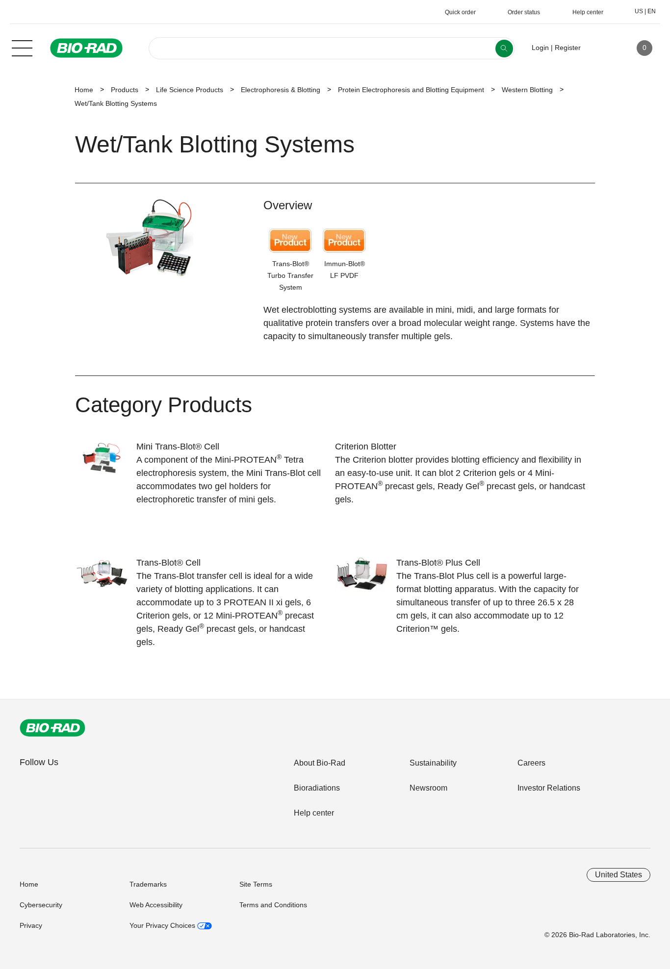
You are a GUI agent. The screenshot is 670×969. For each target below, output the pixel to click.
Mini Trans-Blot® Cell (177, 446)
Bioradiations (317, 788)
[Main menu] (22, 47)
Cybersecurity (41, 905)
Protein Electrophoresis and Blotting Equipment (411, 90)
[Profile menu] (602, 48)
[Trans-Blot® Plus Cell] (365, 580)
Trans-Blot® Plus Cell (438, 563)
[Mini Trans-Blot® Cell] (105, 464)
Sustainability (433, 763)
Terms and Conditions (273, 905)
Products (124, 90)
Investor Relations (548, 788)
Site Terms (255, 884)
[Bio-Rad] (52, 728)
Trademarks (148, 884)
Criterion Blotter (365, 446)
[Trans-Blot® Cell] (105, 580)
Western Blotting (527, 90)
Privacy (31, 925)
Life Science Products (189, 90)
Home (84, 90)
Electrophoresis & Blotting (280, 90)
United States (618, 874)
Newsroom (428, 788)
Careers (531, 763)
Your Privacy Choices (163, 925)
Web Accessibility (155, 905)
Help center (314, 813)
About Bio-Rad (319, 763)
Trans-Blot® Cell (168, 563)
